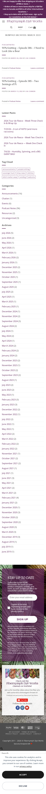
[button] (3, 21)
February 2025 (9, 306)
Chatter (5, 198)
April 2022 (7, 434)
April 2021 (7, 487)
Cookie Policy (26, 734)
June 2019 (6, 551)
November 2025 (9, 272)
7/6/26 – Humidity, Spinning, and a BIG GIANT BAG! (22, 152)
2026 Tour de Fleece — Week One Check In (23, 144)
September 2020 (10, 522)
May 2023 (6, 394)
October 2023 (8, 370)
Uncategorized (9, 218)
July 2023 (6, 385)
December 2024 (9, 311)
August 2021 (8, 468)
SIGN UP (22, 619)
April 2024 (7, 340)
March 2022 (7, 438)
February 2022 (9, 443)
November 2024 (9, 316)
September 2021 (10, 463)
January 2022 (8, 448)
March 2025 (7, 301)
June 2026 (6, 238)
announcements (9, 169)
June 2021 (6, 478)
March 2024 (7, 345)
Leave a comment (37, 68)
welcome (31, 177)
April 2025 (7, 296)
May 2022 (6, 429)
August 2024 (8, 326)
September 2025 (10, 282)
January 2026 (8, 262)
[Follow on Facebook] (18, 708)
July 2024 (6, 331)
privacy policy (26, 766)
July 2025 (6, 291)
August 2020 (8, 527)
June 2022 (6, 424)
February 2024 (9, 350)
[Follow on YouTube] (27, 708)
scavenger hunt (8, 173)
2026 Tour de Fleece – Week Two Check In (23, 137)
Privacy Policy (11, 734)
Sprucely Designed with (22, 744)
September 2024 (10, 321)
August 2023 (8, 380)
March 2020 (7, 532)
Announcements (10, 193)
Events (5, 203)
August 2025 (8, 287)
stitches (30, 173)
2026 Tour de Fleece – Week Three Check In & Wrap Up (23, 122)
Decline (23, 786)
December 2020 (9, 507)
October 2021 (8, 458)
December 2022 (9, 409)
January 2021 (8, 502)
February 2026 (9, 257)
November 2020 (9, 512)
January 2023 (8, 404)
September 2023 (10, 375)
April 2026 (7, 247)
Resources (7, 213)
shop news (21, 173)
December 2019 (9, 537)
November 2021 (9, 453)
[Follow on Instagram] (22, 708)
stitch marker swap (10, 177)
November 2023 (9, 365)
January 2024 (8, 355)
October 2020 (8, 517)
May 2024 (6, 336)
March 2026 (7, 252)
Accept (23, 774)
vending (23, 177)
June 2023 (6, 389)
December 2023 (9, 360)
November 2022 (9, 414)
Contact (37, 734)
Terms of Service (29, 732)
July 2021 (6, 473)
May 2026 (6, 242)
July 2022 (6, 419)
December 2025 (9, 267)
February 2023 (9, 399)
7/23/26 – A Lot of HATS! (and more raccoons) (20, 130)
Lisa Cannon (30, 58)
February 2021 (9, 497)
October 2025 (8, 277)
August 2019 (8, 541)
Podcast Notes (8, 45)
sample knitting (23, 169)
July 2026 (6, 233)
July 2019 (6, 546)
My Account (14, 732)
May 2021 (6, 483)
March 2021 (7, 492)
